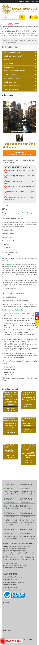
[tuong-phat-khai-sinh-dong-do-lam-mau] (19, 138)
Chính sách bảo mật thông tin (12, 590)
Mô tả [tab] (8, 205)
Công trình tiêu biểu (11, 89)
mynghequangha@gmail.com (30, 1)
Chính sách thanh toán (10, 585)
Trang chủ (6, 40)
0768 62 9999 (12, 563)
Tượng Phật (21, 40)
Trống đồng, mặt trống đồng (14, 71)
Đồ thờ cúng (8, 60)
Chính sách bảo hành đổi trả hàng (13, 582)
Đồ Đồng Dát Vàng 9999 (12, 52)
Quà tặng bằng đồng (11, 86)
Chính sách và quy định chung (12, 577)
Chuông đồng (9, 67)
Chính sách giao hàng (10, 579)
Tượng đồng (13, 40)
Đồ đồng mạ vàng (10, 82)
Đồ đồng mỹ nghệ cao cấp (13, 56)
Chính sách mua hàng (10, 587)
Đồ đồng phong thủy (11, 78)
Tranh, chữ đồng (10, 74)
